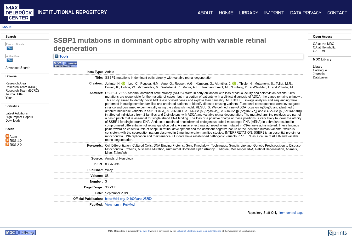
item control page (291, 212)
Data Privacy (306, 13)
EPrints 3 (144, 231)
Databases (320, 77)
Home (226, 13)
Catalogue (320, 70)
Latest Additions (17, 113)
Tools (63, 56)
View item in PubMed (120, 204)
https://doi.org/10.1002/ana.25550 (128, 199)
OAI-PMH (319, 51)
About (205, 13)
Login (6, 26)
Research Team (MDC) (21, 87)
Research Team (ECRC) (22, 90)
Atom (13, 136)
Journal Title (14, 94)
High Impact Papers (19, 117)
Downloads (13, 120)
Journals (319, 74)
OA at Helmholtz (324, 47)
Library (248, 13)
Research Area (16, 83)
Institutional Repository (72, 12)
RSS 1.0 (16, 141)
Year (9, 98)
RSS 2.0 (16, 145)
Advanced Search (18, 68)
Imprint (274, 13)
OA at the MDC (323, 44)
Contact (337, 13)
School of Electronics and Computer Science (199, 231)
